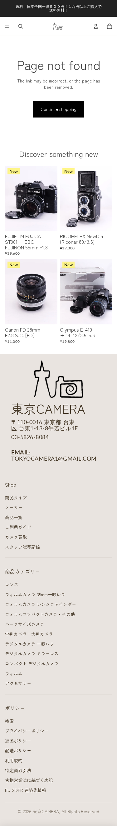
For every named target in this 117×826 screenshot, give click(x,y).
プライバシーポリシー (27, 731)
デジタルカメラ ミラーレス (32, 653)
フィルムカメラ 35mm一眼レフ (35, 594)
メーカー (13, 507)
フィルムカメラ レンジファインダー (40, 604)
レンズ (11, 584)
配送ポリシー (18, 750)
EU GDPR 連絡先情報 (25, 790)
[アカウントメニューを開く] (96, 26)
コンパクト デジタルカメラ (32, 663)
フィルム (13, 673)
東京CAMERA (46, 811)
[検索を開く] (20, 26)
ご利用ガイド (18, 527)
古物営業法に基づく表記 (29, 780)
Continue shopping (58, 109)
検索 (9, 721)
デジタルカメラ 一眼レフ (29, 644)
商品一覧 (13, 517)
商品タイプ (16, 497)
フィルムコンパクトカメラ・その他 (40, 614)
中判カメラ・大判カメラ (29, 634)
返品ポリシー (18, 741)
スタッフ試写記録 (22, 547)
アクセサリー (18, 683)
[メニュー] (7, 26)
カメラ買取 (16, 537)
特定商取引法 (18, 770)
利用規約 (13, 760)
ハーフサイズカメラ (24, 624)
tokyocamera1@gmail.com (54, 458)
